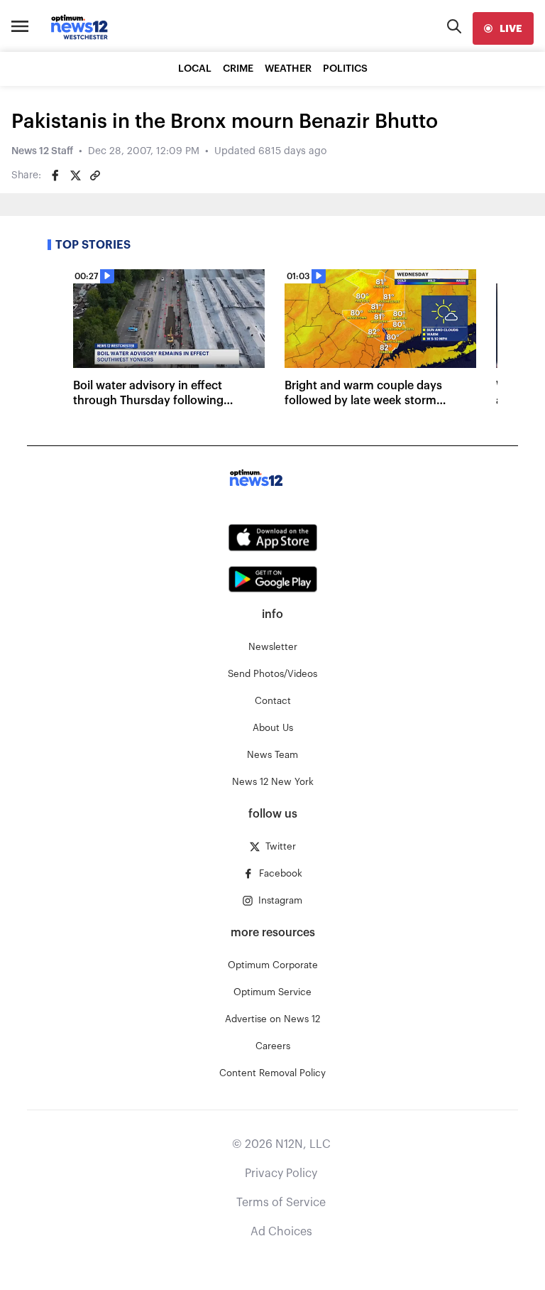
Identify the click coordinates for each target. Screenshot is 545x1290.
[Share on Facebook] (55, 175)
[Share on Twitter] (75, 175)
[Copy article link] (95, 175)
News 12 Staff (42, 151)
